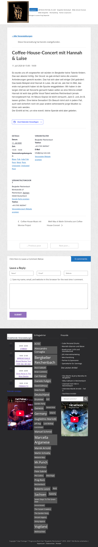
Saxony (52, 493)
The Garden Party (42, 513)
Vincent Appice (40, 517)
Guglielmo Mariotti (45, 419)
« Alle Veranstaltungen (22, 36)
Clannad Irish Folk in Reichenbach (70, 385)
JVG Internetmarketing (71, 354)
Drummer (39, 399)
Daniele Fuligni (43, 381)
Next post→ (64, 245)
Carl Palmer (40, 376)
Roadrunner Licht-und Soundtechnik (71, 350)
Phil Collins (39, 475)
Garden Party (40, 404)
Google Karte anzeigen (20, 199)
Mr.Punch (41, 462)
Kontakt (58, 543)
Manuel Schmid (43, 431)
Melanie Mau (40, 457)
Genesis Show (50, 407)
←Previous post (34, 245)
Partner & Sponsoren (65, 12)
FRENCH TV (23, 386)
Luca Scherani (39, 427)
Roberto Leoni (42, 489)
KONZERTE (33, 10)
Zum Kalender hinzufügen (28, 122)
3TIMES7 (23, 348)
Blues (14, 159)
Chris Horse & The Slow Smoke (23, 375)
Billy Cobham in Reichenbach (74, 381)
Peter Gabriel (40, 471)
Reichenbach (40, 484)
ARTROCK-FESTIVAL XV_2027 (47, 10)
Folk (18, 159)
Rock (24, 162)
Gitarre (52, 413)
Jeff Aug (38, 423)
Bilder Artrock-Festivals (79, 10)
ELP (47, 399)
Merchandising (53, 12)
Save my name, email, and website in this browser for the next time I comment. (47, 279)
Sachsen (40, 494)
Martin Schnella (42, 453)
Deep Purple (39, 390)
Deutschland (42, 394)
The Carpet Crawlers (43, 509)
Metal (19, 162)
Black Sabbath (40, 368)
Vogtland (41, 526)
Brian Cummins (41, 372)
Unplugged (16, 165)
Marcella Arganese (42, 440)
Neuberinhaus (40, 467)
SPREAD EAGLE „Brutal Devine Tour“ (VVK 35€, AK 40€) (23, 361)
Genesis (39, 408)
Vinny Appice (40, 521)
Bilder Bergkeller (43, 12)
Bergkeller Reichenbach (64, 10)
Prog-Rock (40, 480)
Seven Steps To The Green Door (45, 500)
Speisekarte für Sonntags (72, 363)
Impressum (41, 543)
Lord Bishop (48, 423)
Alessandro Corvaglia (41, 350)
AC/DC (37, 343)
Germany (41, 413)
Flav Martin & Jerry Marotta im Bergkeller (74, 377)
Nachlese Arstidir (69, 393)
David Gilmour (41, 385)
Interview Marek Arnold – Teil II (74, 390)
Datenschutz (50, 543)
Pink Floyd (50, 475)
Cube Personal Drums (70, 343)
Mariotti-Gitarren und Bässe (73, 346)
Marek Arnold (43, 448)
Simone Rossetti (39, 505)
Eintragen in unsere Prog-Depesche (39, 15)
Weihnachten (40, 531)
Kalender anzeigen (14, 391)
